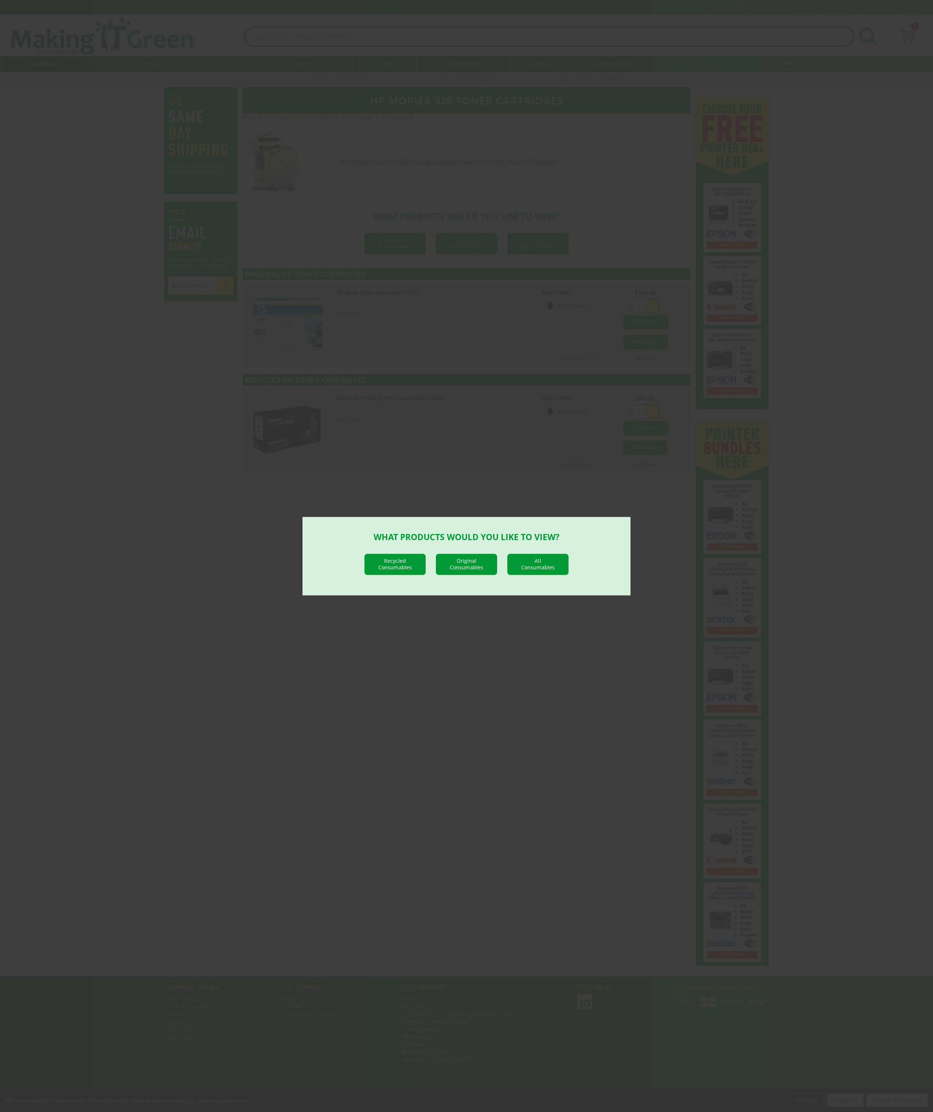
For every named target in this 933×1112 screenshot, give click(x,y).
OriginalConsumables (466, 563)
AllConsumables (538, 563)
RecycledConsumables (395, 563)
